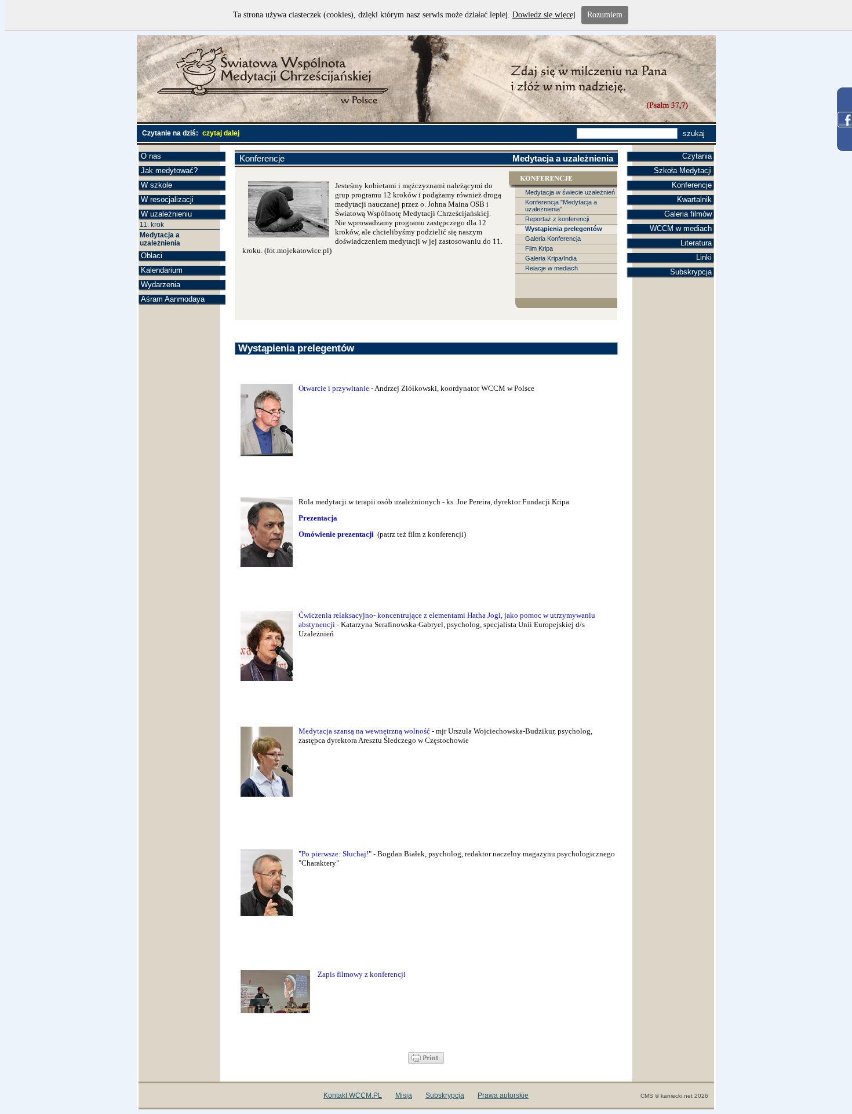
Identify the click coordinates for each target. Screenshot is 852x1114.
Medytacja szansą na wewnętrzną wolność (364, 731)
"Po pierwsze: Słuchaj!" (335, 853)
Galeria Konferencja (553, 238)
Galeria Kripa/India (551, 258)
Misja (403, 1095)
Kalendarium (162, 270)
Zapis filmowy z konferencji (362, 974)
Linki (704, 257)
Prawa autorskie (503, 1095)
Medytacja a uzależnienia (160, 239)
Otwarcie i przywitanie (333, 388)
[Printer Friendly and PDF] (426, 1061)
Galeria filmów (688, 214)
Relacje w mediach (551, 268)
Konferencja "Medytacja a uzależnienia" (561, 205)
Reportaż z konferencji (557, 218)
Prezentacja (317, 518)
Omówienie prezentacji (337, 534)
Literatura (696, 243)
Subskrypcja (691, 271)
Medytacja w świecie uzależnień (570, 192)
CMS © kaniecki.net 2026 (674, 1096)
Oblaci (151, 255)
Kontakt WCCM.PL (352, 1095)
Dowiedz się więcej (544, 14)
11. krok (152, 225)
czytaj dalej (220, 133)
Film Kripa (539, 248)
